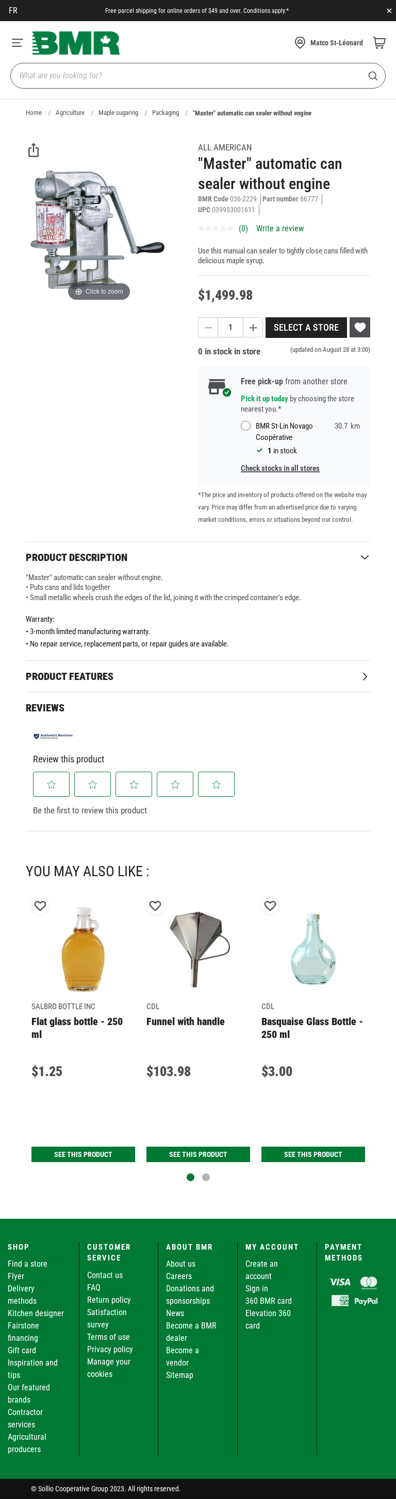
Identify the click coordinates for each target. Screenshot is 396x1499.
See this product (83, 1154)
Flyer (16, 1276)
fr (13, 10)
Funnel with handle (185, 1021)
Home (34, 112)
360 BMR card (268, 1301)
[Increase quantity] (253, 327)
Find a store (27, 1264)
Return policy (109, 1300)
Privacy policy (110, 1349)
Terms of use (108, 1337)
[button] (51, 784)
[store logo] (76, 43)
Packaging (165, 112)
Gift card (22, 1350)
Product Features (69, 676)
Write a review (280, 228)
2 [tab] (206, 1177)
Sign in (256, 1288)
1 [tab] (190, 1177)
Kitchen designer (36, 1313)
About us (180, 1264)
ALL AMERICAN (225, 147)
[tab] (198, 557)
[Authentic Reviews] (53, 736)
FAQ (94, 1287)
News (175, 1313)
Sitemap (179, 1375)
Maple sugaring (118, 112)
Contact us (105, 1275)
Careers (179, 1276)
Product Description (76, 557)
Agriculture (70, 112)
